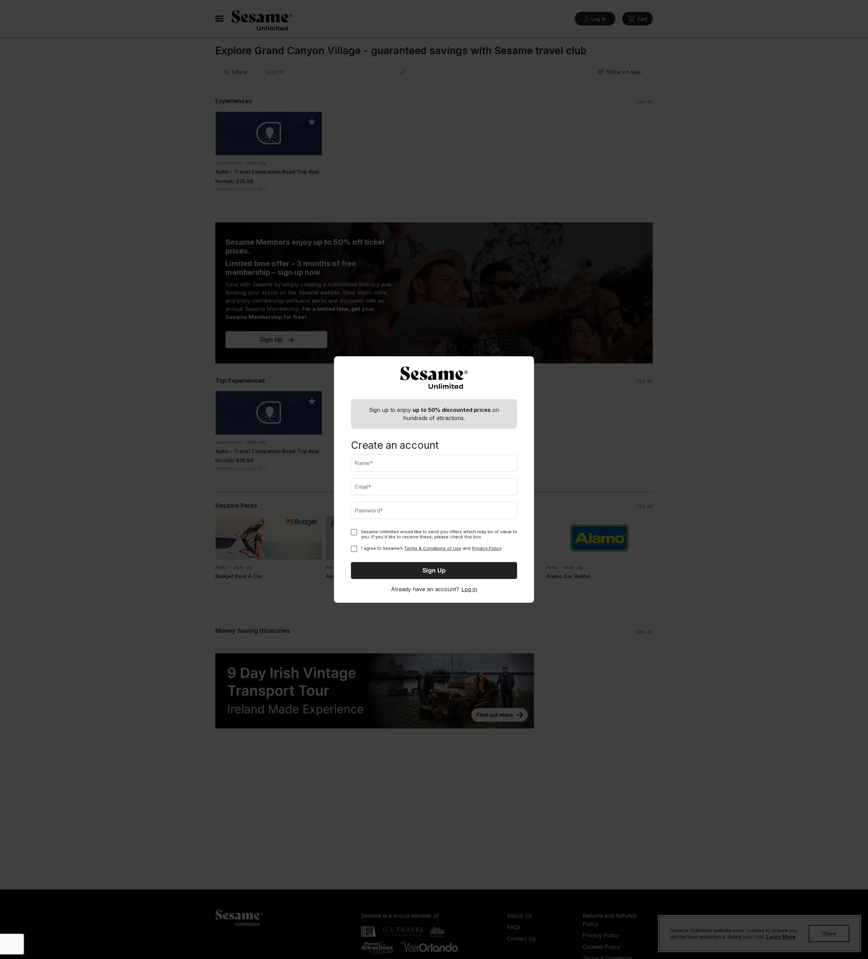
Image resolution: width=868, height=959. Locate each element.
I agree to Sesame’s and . (431, 548)
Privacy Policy (486, 548)
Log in (469, 589)
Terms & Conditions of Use (432, 548)
